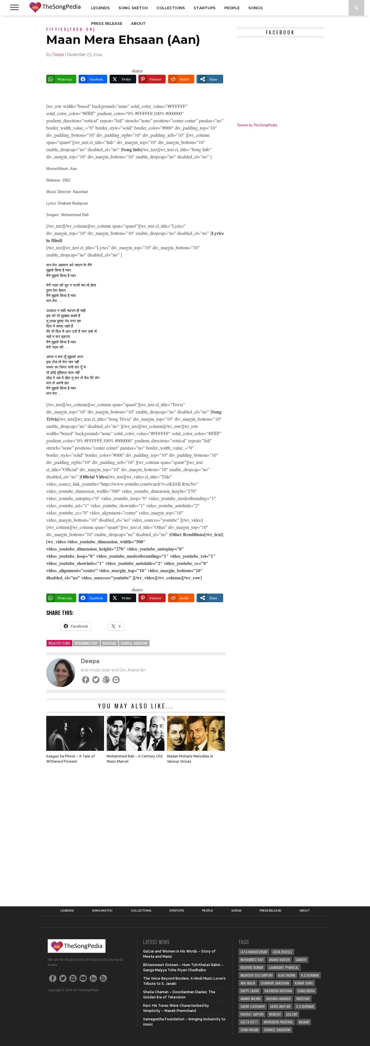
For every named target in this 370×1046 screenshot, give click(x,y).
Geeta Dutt (249, 1021)
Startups (205, 7)
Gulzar (291, 1014)
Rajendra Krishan (278, 990)
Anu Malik (247, 982)
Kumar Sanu (304, 982)
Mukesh (275, 1014)
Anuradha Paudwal (278, 1021)
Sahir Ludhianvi (252, 1006)
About (138, 23)
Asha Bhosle (282, 951)
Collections (170, 7)
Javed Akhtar (280, 1006)
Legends (100, 7)
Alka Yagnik (286, 975)
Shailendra (306, 990)
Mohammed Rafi (86, 643)
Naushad (109, 643)
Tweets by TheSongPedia (257, 125)
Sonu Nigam (249, 1029)
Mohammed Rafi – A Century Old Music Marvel (134, 759)
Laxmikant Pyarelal (284, 967)
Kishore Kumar (251, 967)
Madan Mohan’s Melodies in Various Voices (190, 759)
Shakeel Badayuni (134, 643)
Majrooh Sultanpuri (256, 975)
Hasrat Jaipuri (252, 1014)
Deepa (58, 54)
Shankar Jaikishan (275, 982)
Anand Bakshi (279, 959)
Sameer (300, 959)
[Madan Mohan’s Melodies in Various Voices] (196, 749)
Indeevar (303, 998)
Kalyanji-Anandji (278, 998)
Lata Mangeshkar (253, 951)
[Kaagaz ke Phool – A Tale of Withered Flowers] (75, 749)
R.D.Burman (310, 975)
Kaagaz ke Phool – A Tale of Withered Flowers (70, 759)
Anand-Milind (250, 998)
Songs (255, 7)
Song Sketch (133, 7)
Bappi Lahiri (249, 990)
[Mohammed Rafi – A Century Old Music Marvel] (135, 749)
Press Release (106, 23)
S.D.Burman (305, 1006)
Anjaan (304, 1021)
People (232, 7)
